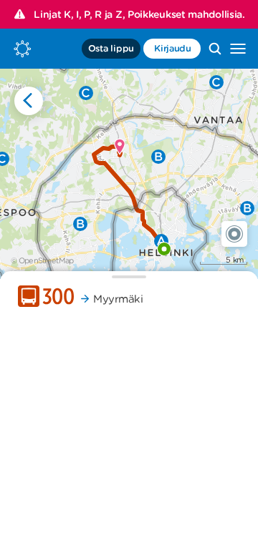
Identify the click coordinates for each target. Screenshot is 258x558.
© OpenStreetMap (42, 260)
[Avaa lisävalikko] (238, 48)
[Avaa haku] (215, 48)
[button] (234, 234)
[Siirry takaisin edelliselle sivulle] (28, 101)
